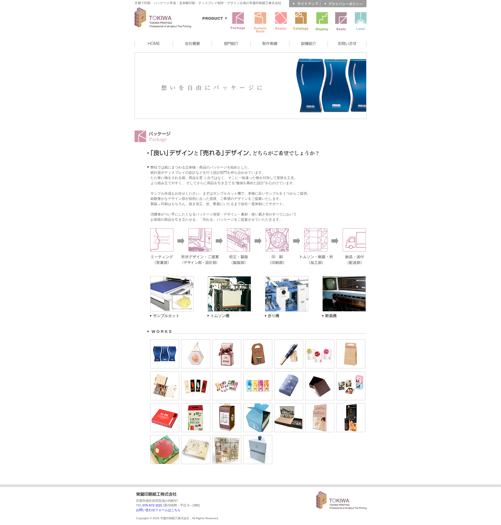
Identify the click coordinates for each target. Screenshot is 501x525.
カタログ (300, 22)
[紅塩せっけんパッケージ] (195, 438)
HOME (154, 43)
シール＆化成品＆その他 (341, 22)
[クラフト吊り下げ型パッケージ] (350, 342)
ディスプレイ (322, 22)
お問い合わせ (347, 43)
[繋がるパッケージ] (226, 438)
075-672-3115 (152, 505)
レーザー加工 (360, 22)
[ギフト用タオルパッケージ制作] (164, 342)
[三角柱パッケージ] (257, 438)
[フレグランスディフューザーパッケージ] (226, 406)
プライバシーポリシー (343, 3)
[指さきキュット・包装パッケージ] (319, 406)
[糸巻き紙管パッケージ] (288, 342)
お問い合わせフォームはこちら (158, 510)
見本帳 (260, 22)
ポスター (281, 22)
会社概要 (192, 43)
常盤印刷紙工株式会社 (166, 23)
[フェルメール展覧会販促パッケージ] (350, 374)
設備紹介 (308, 43)
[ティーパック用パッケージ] (319, 342)
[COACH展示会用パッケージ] (164, 406)
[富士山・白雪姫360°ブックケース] (164, 438)
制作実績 (270, 43)
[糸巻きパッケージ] (257, 342)
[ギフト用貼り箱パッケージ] (319, 374)
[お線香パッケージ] (288, 374)
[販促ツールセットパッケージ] (195, 406)
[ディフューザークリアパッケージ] (257, 374)
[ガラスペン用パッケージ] (195, 374)
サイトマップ (304, 3)
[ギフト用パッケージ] (226, 374)
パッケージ (238, 22)
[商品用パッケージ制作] (195, 342)
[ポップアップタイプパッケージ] (288, 406)
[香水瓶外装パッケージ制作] (226, 342)
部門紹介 (231, 43)
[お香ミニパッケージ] (257, 406)
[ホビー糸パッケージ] (164, 374)
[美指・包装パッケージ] (350, 406)
